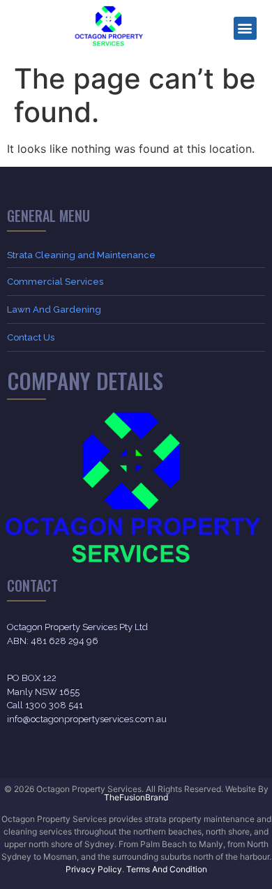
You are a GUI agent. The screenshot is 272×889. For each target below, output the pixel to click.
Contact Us (30, 337)
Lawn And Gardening (54, 309)
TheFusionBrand (136, 797)
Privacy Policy (94, 869)
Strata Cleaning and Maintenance (81, 255)
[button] (245, 28)
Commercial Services (55, 281)
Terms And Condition (166, 869)
